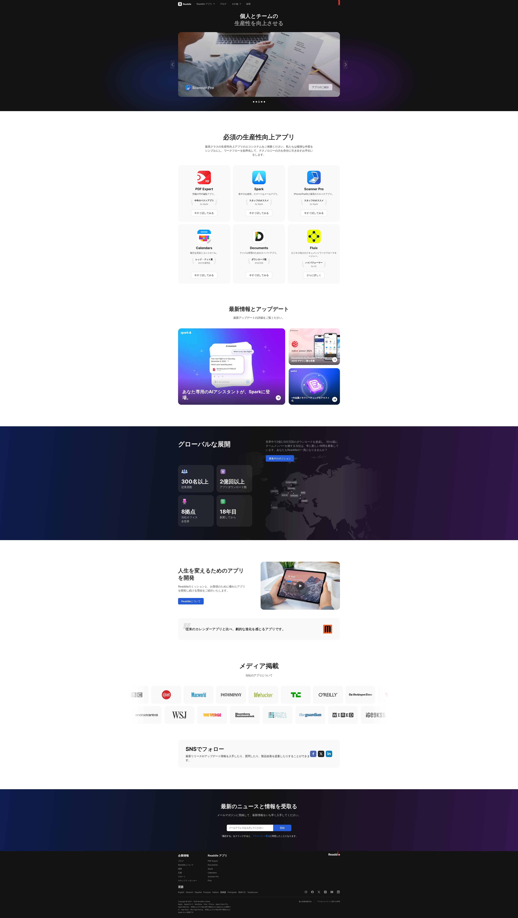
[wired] (151, 715)
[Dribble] (306, 892)
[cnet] (379, 695)
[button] (300, 585)
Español (198, 892)
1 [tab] (253, 101)
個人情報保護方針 (305, 901)
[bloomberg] (315, 715)
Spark (210, 869)
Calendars (212, 872)
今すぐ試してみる (204, 213)
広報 (180, 872)
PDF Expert (213, 861)
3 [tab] (259, 101)
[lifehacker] (185, 695)
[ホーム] (338, 3)
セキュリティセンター (187, 880)
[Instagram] (325, 892)
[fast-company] (153, 695)
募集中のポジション (280, 458)
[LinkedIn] (329, 754)
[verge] (282, 715)
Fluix (210, 880)
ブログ (223, 4)
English (181, 892)
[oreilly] (250, 695)
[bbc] (347, 695)
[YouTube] (331, 892)
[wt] (282, 695)
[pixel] (347, 715)
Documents (213, 865)
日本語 (223, 892)
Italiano (215, 892)
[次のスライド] (345, 64)
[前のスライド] (172, 64)
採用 (248, 4)
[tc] (218, 695)
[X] (321, 754)
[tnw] (315, 695)
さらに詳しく (314, 275)
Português (232, 892)
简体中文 (242, 892)
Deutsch (189, 892)
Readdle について (185, 865)
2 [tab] (256, 101)
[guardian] (380, 715)
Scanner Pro (213, 876)
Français (207, 892)
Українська (252, 892)
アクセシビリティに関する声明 (328, 901)
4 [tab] (261, 101)
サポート (182, 876)
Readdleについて (190, 601)
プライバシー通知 (261, 836)
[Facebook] (313, 754)
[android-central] (216, 715)
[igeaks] (184, 715)
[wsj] (249, 715)
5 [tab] (264, 101)
